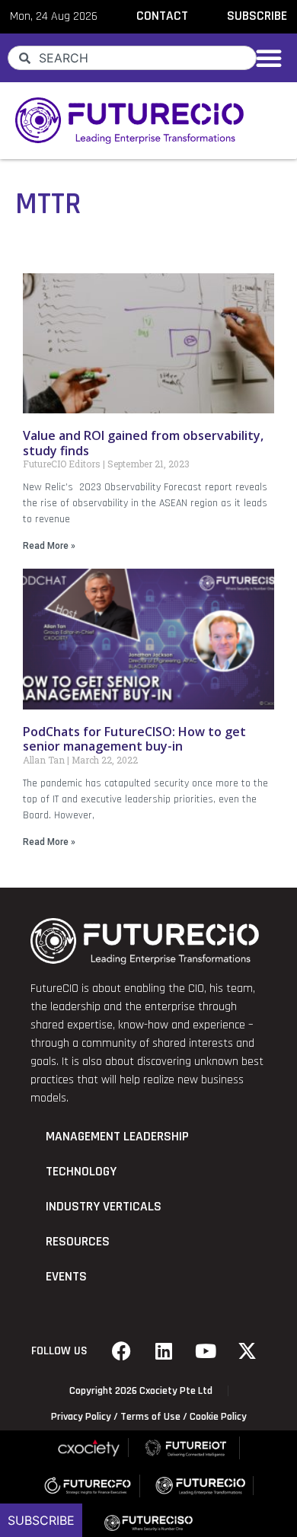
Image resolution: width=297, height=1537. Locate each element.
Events (66, 1276)
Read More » (49, 546)
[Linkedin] (164, 1351)
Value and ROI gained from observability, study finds (143, 442)
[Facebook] (122, 1351)
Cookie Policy (218, 1417)
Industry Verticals (103, 1206)
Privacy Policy (81, 1417)
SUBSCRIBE (257, 16)
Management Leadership (117, 1136)
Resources (78, 1241)
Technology (81, 1171)
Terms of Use (150, 1417)
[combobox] (132, 58)
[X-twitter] (247, 1351)
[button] (268, 57)
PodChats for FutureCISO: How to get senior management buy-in (134, 738)
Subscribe (41, 1520)
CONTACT (162, 16)
